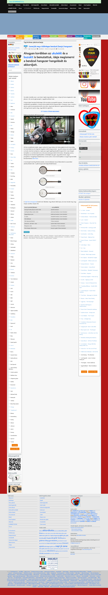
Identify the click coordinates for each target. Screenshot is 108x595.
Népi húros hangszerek (82, 585)
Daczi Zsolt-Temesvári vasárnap (89, 309)
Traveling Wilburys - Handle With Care (88, 286)
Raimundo (13, 397)
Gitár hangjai (65, 571)
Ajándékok (10, 36)
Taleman (13, 272)
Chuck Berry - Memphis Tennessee (89, 270)
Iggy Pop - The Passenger (87, 301)
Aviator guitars (14, 372)
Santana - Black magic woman (88, 254)
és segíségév (82, 518)
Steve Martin (32, 238)
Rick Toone (13, 223)
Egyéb (41, 500)
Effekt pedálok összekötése (34, 583)
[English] (9, 44)
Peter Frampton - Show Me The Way (87, 223)
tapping (57, 551)
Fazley (12, 419)
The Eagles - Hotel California (88, 362)
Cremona (13, 109)
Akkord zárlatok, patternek (33, 576)
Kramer (12, 189)
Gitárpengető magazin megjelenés (67, 586)
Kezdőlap (21, 571)
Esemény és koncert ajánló (37, 571)
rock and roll (66, 548)
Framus (12, 147)
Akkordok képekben (94, 573)
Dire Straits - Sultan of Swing (88, 231)
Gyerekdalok (62, 36)
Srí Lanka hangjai (17, 577)
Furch (12, 192)
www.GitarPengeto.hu (87, 549)
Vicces (20, 8)
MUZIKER (73, 554)
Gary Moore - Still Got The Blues (89, 341)
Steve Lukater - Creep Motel (88, 267)
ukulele (60, 551)
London (98, 576)
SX (11, 329)
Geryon (12, 166)
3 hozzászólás (60, 49)
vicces (41, 553)
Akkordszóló (36, 574)
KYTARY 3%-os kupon (84, 193)
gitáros (64, 538)
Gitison (12, 423)
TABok (79, 8)
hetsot (83, 511)
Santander (13, 247)
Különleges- (18, 5)
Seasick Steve (14, 355)
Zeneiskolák (53, 8)
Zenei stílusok (44, 5)
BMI (12, 298)
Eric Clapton (51, 535)
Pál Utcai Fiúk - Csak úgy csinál (88, 227)
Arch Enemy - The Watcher (87, 355)
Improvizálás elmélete (45, 574)
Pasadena (13, 317)
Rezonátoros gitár (21, 585)
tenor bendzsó (39, 238)
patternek (47, 548)
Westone (13, 307)
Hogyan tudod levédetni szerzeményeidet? (37, 579)
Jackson (12, 97)
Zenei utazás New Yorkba (76, 530)
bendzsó (46, 235)
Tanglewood (13, 410)
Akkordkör (77, 573)
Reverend (13, 385)
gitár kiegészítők (49, 538)
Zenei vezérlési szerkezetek (39, 573)
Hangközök (53, 573)
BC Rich (12, 276)
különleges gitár (48, 546)
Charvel (12, 211)
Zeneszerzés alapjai (63, 8)
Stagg (12, 257)
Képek (80, 5)
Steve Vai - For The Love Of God (88, 348)
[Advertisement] (54, 23)
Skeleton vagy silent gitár (44, 585)
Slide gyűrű (35, 585)
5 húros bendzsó (29, 235)
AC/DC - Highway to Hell (87, 279)
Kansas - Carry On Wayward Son (89, 283)
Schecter (13, 253)
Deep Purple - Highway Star (87, 237)
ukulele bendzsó (48, 238)
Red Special (13, 364)
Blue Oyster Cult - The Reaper (88, 330)
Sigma (12, 141)
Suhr (12, 391)
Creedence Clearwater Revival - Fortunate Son (87, 322)
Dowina (12, 151)
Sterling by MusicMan (12, 233)
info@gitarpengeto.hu (75, 543)
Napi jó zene (79, 36)
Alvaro (12, 230)
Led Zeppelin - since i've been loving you (87, 358)
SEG (11, 295)
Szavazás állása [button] (15, 449)
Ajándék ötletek (73, 580)
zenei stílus (52, 553)
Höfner (12, 135)
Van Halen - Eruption (86, 273)
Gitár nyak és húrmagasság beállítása (77, 582)
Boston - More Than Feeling (87, 298)
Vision (12, 128)
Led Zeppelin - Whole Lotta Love (89, 260)
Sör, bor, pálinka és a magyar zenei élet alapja (55, 577)
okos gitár (41, 548)
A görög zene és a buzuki (31, 582)
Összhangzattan (60, 573)
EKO (11, 361)
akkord (40, 531)
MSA (12, 179)
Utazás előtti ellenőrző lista (28, 577)
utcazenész (65, 551)
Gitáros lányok (64, 5)
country (51, 533)
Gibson (12, 81)
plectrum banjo (49, 237)
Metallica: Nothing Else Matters (88, 337)
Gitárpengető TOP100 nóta (87, 134)
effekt (54, 533)
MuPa (54, 546)
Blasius (12, 413)
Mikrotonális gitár (11, 585)
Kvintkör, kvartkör (70, 573)
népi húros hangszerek (31, 202)
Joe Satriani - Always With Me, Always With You (87, 344)
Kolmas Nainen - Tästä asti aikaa (89, 216)
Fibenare (13, 339)
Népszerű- (10, 5)
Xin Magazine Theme (96, 571)
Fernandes (13, 185)
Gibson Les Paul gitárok (56, 585)
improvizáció (50, 543)
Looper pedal (45, 583)
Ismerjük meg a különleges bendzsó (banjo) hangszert (50, 46)
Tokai (12, 138)
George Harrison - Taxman (87, 264)
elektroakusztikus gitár (61, 533)
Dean (12, 238)
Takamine (13, 204)
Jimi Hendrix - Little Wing (87, 234)
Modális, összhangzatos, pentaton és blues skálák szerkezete (65, 574)
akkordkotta (48, 530)
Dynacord (13, 323)
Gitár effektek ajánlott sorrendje (56, 583)
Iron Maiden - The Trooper (87, 315)
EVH (11, 320)
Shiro (12, 106)
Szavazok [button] (14, 445)
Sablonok (78, 576)
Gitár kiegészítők (35, 5)
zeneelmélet (47, 553)
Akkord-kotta (73, 8)
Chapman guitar (14, 378)
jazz (55, 543)
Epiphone (13, 103)
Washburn (13, 250)
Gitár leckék (53, 36)
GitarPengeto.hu (14, 571)
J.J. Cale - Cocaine (85, 210)
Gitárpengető (33, 49)
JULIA (12, 429)
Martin (12, 90)
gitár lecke (58, 538)
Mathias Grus (14, 375)
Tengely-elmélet (60, 576)
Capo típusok (41, 582)
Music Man (13, 157)
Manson (12, 198)
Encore (12, 269)
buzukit (28, 57)
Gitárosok (69, 36)
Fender (12, 84)
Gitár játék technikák (54, 5)
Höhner (12, 214)
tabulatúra (51, 550)
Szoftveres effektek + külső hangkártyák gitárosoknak (76, 583)
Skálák (48, 573)
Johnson (12, 426)
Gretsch (12, 116)
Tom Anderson (14, 279)
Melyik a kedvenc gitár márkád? (88, 137)
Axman (12, 282)
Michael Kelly (14, 394)
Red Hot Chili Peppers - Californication (85, 305)
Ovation (12, 285)
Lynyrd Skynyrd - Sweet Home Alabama (87, 291)
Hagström (13, 182)
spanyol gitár (44, 551)
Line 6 (12, 345)
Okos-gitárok (26, 5)
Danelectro (13, 388)
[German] (11, 44)
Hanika (12, 381)
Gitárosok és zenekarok (49, 571)
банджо (55, 238)
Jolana (12, 217)
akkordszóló (56, 531)
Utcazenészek (73, 5)
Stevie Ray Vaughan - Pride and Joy (89, 276)
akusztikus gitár (63, 531)
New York (10, 577)
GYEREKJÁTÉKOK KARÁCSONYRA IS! (89, 165)
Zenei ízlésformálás (92, 577)
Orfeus (12, 244)
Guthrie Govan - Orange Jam (88, 312)
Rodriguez (13, 208)
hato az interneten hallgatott (85, 519)
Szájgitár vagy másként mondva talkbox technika (56, 582)
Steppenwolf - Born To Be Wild (88, 326)
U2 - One (83, 248)
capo (49, 533)
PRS (11, 113)
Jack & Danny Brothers (13, 368)
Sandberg (13, 314)
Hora (12, 154)
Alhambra (13, 266)
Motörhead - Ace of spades (87, 213)
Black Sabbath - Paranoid (87, 251)
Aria (12, 263)
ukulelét (57, 53)
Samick (12, 119)
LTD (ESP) (13, 144)
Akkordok (95, 5)
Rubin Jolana (14, 333)
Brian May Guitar (15, 404)
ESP (11, 125)
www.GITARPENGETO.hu (16, 2)
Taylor (12, 163)
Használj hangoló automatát (21, 583)
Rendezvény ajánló (87, 37)
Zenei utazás (96, 36)
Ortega (12, 407)
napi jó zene (61, 546)
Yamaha (12, 94)
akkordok (37, 235)
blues (41, 533)
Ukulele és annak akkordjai (19, 582)
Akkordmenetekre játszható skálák (47, 576)
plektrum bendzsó (59, 237)
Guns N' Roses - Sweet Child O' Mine (87, 240)
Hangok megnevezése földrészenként (78, 571)
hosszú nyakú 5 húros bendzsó (62, 235)
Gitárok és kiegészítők (36, 37)
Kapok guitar (14, 342)
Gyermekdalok (85, 576)
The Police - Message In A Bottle (89, 295)
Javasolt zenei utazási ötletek (77, 527)
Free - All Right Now (86, 319)
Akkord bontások (11, 574)
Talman (12, 400)
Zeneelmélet (45, 36)
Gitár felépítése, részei (94, 583)
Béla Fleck (35, 158)
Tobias (12, 195)
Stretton (13, 122)
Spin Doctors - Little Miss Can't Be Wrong (88, 333)
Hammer (12, 260)
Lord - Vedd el (84, 220)
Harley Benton (14, 358)
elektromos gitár (43, 535)
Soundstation (14, 435)
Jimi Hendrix (59, 543)
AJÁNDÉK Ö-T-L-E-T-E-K (52, 580)
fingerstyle (57, 535)
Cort (12, 100)
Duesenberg (13, 416)
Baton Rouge (14, 241)
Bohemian (13, 348)
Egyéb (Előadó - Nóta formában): (89, 366)
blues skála (45, 533)
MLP (12, 301)
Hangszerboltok (45, 8)
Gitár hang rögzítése (82, 577)
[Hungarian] (13, 44)
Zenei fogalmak (87, 5)
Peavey (12, 432)
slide (40, 551)
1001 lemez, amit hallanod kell (55, 579)
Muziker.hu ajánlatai (84, 199)
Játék (26, 36)
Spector (12, 438)
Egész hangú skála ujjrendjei (19, 576)
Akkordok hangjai (85, 573)
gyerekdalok (52, 540)
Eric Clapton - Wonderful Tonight (89, 257)
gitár (61, 535)
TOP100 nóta (36, 8)
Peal (12, 326)
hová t (90, 514)
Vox (11, 160)
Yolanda (12, 173)
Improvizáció (87, 8)
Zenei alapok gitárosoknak (86, 579)
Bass (12, 336)
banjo (41, 235)
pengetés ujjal (52, 548)
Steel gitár (28, 585)
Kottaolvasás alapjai (17, 573)
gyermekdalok (60, 540)
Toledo (12, 442)
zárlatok (57, 553)
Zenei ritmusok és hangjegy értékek (24, 574)
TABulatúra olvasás (28, 573)
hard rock (44, 543)
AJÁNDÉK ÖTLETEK (12, 8)
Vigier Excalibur (14, 310)
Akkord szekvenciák (54, 586)
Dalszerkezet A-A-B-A (70, 576)
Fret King (13, 176)
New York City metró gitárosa (69, 585)
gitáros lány (43, 540)
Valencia (13, 227)
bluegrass (51, 235)
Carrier (12, 304)
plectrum (43, 237)
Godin (12, 220)
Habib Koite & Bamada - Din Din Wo (89, 351)
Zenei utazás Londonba (76, 529)
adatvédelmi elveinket (81, 535)
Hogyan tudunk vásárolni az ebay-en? (71, 579)
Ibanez (12, 87)
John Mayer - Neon (85, 245)
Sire (11, 170)
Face (12, 201)
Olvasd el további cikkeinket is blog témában (36, 580)
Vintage (12, 132)
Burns (12, 352)
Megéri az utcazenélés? (71, 577)
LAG (12, 288)
